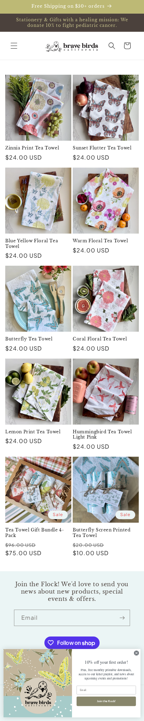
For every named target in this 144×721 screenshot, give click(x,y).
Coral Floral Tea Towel (100, 338)
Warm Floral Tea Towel (100, 240)
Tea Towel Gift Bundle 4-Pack (34, 532)
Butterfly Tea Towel (28, 338)
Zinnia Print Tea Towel (32, 147)
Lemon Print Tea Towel (33, 431)
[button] (14, 45)
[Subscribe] (122, 618)
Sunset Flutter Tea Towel (102, 147)
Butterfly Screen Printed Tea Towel (101, 532)
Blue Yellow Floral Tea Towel (31, 243)
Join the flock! (106, 702)
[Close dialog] (136, 653)
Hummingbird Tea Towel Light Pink (102, 434)
